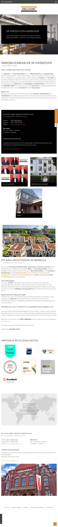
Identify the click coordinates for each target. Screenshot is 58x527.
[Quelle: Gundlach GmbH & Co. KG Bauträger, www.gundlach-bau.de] (8, 384)
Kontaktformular (6, 321)
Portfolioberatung (6, 277)
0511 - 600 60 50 (16, 120)
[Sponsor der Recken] (46, 357)
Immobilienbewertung (28, 275)
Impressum (50, 507)
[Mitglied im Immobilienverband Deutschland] (27, 357)
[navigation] (56, 1)
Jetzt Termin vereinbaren (11, 149)
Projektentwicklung (21, 273)
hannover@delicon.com (18, 124)
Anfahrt (26, 507)
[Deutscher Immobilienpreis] (27, 373)
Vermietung (4, 275)
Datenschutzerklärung (37, 507)
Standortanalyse (43, 275)
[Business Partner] (46, 373)
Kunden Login (17, 507)
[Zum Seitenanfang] (55, 524)
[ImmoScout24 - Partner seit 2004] (8, 357)
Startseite (7, 507)
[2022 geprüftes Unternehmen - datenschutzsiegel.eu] (8, 373)
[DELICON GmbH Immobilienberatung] (29, 9)
